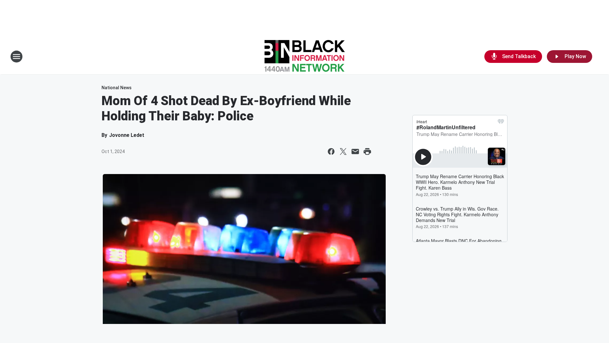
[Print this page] (367, 151)
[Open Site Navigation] (16, 56)
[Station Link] (305, 56)
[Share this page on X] (343, 151)
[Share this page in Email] (355, 151)
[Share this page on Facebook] (331, 151)
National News (117, 87)
